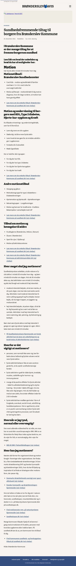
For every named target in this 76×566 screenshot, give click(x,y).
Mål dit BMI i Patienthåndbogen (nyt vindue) (22, 445)
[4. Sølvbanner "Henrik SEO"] (38, 16)
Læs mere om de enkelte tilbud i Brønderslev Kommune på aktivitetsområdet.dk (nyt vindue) (23, 258)
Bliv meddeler (35, 560)
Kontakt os (26, 560)
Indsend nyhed (16, 560)
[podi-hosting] (58, 72)
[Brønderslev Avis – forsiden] (38, 6)
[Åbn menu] (70, 6)
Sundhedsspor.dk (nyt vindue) (17, 516)
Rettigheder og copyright (57, 560)
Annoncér (45, 560)
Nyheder (6, 25)
